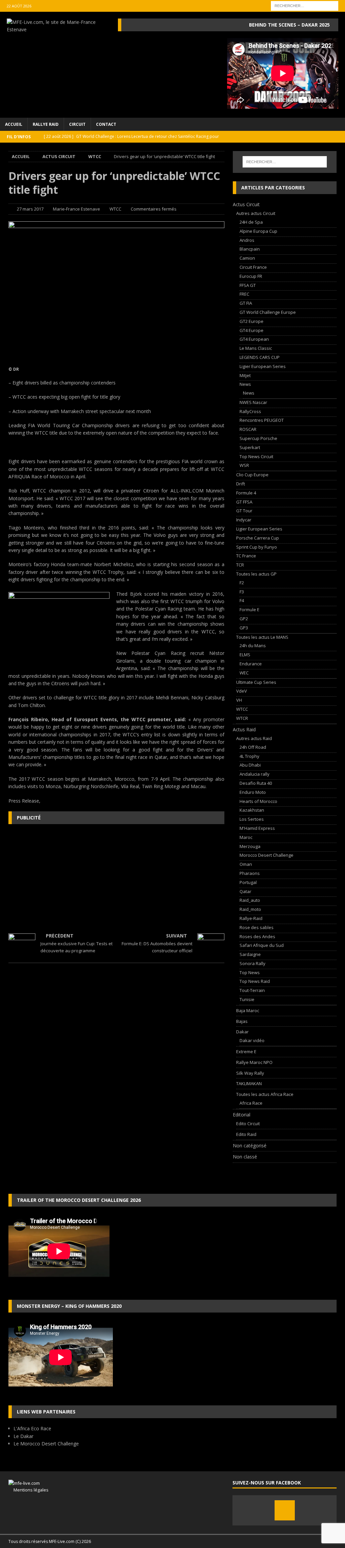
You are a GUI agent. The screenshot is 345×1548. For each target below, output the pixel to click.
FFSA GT (248, 285)
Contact (106, 124)
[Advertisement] (116, 878)
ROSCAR (248, 429)
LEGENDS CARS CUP (260, 357)
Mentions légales (28, 1490)
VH (239, 700)
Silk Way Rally (250, 1073)
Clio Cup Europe (252, 475)
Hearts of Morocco (258, 801)
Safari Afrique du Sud (262, 945)
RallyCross (250, 411)
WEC (244, 673)
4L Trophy (249, 756)
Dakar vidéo (252, 1040)
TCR (240, 565)
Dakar (242, 1032)
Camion (247, 258)
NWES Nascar (253, 402)
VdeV (241, 691)
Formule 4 (246, 493)
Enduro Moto (253, 792)
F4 (242, 600)
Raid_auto (250, 900)
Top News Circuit (256, 456)
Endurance (251, 664)
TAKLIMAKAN (249, 1083)
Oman (246, 864)
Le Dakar (23, 1436)
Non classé (245, 1156)
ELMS (245, 655)
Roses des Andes (257, 936)
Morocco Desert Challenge (266, 855)
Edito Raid (246, 1134)
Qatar (245, 891)
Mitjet (245, 375)
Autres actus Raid (254, 738)
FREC (244, 294)
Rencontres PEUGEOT (262, 420)
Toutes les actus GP (256, 574)
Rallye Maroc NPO (254, 1062)
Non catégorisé (249, 1145)
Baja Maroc (247, 1010)
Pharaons (250, 873)
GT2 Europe (251, 321)
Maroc (246, 837)
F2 (242, 583)
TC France (246, 556)
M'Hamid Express (257, 828)
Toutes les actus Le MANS (262, 637)
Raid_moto (250, 909)
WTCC (115, 209)
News (245, 384)
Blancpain (250, 249)
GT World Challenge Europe (268, 312)
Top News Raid (255, 981)
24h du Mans (253, 645)
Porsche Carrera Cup (257, 538)
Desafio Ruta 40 (256, 783)
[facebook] (285, 1510)
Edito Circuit (248, 1123)
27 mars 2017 (30, 209)
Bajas (242, 1021)
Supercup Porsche (258, 438)
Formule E (249, 609)
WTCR (242, 718)
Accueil (13, 124)
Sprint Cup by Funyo (256, 547)
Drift (240, 484)
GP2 (244, 619)
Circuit (77, 124)
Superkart (250, 447)
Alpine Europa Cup (258, 231)
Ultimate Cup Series (256, 682)
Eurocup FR (251, 276)
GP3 (244, 628)
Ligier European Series (263, 366)
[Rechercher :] (304, 5)
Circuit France (253, 267)
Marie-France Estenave (76, 209)
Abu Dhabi (250, 765)
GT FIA (246, 303)
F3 (242, 592)
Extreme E (246, 1051)
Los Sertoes (252, 819)
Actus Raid (244, 729)
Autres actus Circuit (255, 213)
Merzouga (250, 846)
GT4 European (254, 339)
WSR (244, 465)
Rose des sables (257, 927)
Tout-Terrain (252, 990)
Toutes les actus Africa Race (264, 1094)
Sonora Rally (252, 963)
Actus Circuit (58, 156)
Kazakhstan (252, 810)
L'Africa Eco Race (32, 1428)
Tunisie (247, 999)
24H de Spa (251, 222)
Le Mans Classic (256, 348)
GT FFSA (244, 502)
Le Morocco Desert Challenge (46, 1443)
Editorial (241, 1114)
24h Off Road (253, 747)
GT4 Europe (251, 330)
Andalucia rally (255, 774)
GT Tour (244, 511)
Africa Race (251, 1103)
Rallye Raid (46, 124)
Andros (247, 240)
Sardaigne (250, 954)
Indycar (243, 520)
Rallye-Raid (251, 918)
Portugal (248, 882)
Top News (250, 972)
